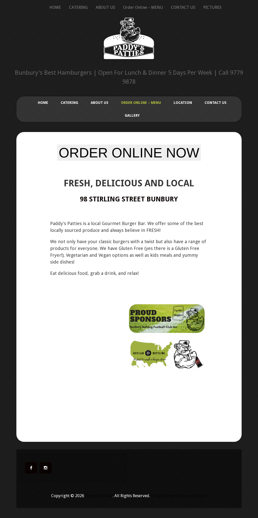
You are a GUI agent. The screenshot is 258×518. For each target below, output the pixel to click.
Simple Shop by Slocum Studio (179, 495)
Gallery (132, 115)
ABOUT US (105, 7)
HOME (55, 7)
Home (43, 103)
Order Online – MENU (143, 7)
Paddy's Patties (99, 495)
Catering (69, 103)
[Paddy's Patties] (129, 52)
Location (183, 103)
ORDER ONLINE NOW (129, 152)
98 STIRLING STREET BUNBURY (129, 199)
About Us (99, 103)
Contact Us (216, 103)
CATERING (78, 7)
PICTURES (212, 7)
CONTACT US (183, 7)
